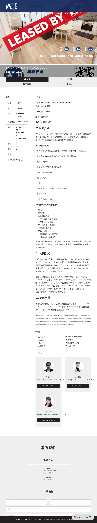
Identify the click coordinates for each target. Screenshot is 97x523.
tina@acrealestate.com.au (80, 380)
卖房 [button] (26, 13)
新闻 (59, 13)
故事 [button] (52, 13)
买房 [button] (19, 13)
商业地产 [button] (42, 13)
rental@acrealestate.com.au (51, 380)
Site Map (46, 519)
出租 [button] (33, 13)
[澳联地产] (20, 3)
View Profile (48, 386)
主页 (11, 13)
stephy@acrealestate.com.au (51, 414)
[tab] (27, 79)
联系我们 (75, 13)
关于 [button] (66, 13)
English (13, 18)
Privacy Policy (54, 519)
